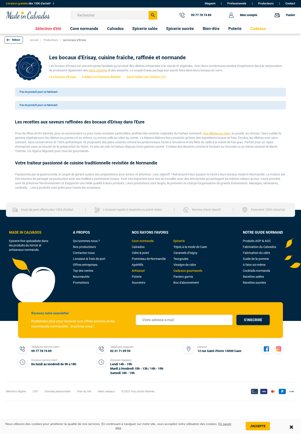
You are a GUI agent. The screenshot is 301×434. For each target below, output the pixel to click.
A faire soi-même (254, 264)
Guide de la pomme (256, 259)
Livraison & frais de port (89, 259)
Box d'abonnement (186, 282)
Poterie (136, 276)
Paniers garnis (183, 276)
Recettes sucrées (254, 282)
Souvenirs (138, 282)
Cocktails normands (256, 270)
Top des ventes (83, 270)
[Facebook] (266, 349)
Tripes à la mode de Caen (190, 247)
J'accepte (258, 426)
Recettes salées (253, 276)
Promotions (81, 282)
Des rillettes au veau (216, 133)
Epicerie (179, 241)
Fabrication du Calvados (259, 247)
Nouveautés (81, 276)
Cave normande (143, 241)
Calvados (138, 247)
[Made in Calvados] (28, 15)
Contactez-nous (84, 253)
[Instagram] (278, 349)
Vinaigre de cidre (184, 264)
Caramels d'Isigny (185, 253)
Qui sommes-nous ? (86, 241)
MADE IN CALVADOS (25, 232)
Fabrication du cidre (256, 253)
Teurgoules (180, 259)
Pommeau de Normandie (149, 259)
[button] (13, 40)
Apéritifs (137, 264)
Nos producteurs (84, 247)
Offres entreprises (85, 264)
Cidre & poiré (140, 253)
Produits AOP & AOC (257, 241)
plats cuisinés (98, 70)
